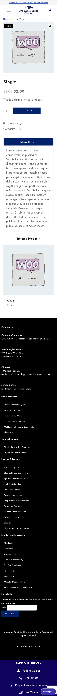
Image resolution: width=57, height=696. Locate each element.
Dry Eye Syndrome (12, 565)
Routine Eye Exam (12, 410)
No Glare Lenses (12, 489)
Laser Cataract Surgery (15, 404)
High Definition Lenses (14, 484)
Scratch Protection (12, 517)
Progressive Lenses (13, 495)
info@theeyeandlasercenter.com (16, 388)
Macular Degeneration (14, 581)
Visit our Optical (11, 467)
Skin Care (8, 432)
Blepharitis (9, 543)
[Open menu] (9, 10)
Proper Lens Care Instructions (18, 500)
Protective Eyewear (13, 506)
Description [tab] (28, 142)
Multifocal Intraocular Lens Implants (20, 426)
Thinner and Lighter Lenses (16, 528)
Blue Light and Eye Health (16, 472)
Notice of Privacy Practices (28, 646)
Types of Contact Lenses (15, 452)
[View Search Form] (50, 10)
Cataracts (8, 548)
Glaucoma (9, 576)
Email (3, 607)
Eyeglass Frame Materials (16, 478)
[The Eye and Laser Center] (29, 10)
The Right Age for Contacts (17, 447)
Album (11, 301)
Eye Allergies (10, 570)
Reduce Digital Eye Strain (16, 511)
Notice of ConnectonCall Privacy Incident (28, 2)
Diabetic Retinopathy (13, 559)
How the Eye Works (13, 415)
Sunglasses (9, 522)
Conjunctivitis (10, 554)
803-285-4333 (8, 385)
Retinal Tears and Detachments (18, 587)
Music (19, 129)
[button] (50, 26)
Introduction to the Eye (14, 421)
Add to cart (26, 110)
